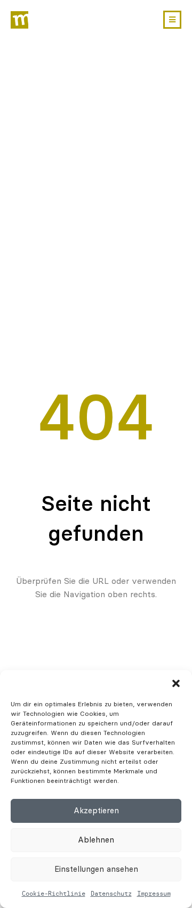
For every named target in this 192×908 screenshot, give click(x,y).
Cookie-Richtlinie (53, 893)
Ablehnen (96, 840)
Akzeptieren (96, 810)
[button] (176, 683)
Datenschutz (111, 893)
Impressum (154, 893)
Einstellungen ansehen (96, 869)
